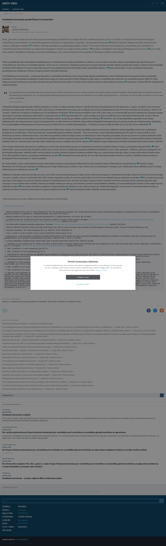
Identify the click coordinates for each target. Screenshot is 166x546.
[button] (83, 284)
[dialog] (83, 273)
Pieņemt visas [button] (83, 277)
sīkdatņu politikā (101, 270)
